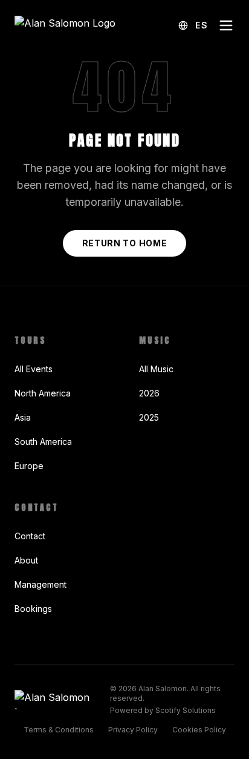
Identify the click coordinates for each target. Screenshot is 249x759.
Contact (30, 536)
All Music (156, 369)
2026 (149, 393)
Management (40, 584)
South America (43, 441)
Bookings (33, 608)
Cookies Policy (199, 729)
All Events (34, 369)
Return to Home (124, 243)
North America (43, 393)
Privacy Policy (133, 729)
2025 (149, 417)
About (26, 560)
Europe (29, 466)
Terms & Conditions (59, 729)
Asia (23, 417)
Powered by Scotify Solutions (163, 710)
